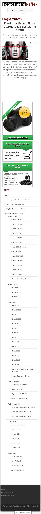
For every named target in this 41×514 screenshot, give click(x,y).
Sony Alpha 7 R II (17, 465)
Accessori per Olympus (19, 385)
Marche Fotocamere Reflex (13, 213)
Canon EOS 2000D (17, 238)
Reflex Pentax (12, 422)
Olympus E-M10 (17, 389)
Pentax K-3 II (15, 429)
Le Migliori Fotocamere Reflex (14, 209)
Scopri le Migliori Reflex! (18, 138)
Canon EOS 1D (16, 233)
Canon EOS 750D (17, 265)
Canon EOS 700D (17, 256)
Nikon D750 (15, 351)
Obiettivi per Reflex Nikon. (20, 376)
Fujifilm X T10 (16, 287)
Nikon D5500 (16, 337)
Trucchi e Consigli (18, 37)
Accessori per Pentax (18, 425)
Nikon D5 (14, 328)
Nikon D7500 (16, 355)
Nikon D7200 (16, 346)
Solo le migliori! (10, 109)
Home (19, 13)
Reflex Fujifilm (13, 284)
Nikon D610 (15, 342)
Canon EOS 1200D (17, 224)
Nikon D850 (15, 364)
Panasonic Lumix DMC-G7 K (21, 411)
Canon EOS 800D (17, 274)
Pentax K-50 (15, 438)
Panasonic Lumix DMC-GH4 (21, 416)
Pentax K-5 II (15, 434)
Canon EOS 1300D (17, 229)
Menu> (22, 10)
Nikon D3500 (16, 319)
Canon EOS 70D (16, 260)
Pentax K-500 (16, 443)
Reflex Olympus (13, 381)
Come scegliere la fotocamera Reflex (17, 200)
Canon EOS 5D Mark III (19, 247)
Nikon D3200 (16, 305)
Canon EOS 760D (17, 270)
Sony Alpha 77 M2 (17, 470)
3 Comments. (31, 37)
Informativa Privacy (8, 492)
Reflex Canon (12, 216)
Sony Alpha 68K (16, 461)
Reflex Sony (12, 453)
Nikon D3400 (16, 314)
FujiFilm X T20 (16, 292)
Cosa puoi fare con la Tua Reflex (15, 204)
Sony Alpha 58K (16, 456)
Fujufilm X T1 (16, 297)
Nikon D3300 (16, 310)
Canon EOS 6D (16, 251)
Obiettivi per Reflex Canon (20, 279)
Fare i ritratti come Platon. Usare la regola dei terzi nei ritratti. (20, 26)
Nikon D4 (14, 323)
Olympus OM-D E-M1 (19, 398)
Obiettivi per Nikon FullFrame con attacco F (23, 370)
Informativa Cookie (7, 495)
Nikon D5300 (16, 333)
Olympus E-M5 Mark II (19, 394)
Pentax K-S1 (15, 448)
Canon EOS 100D (17, 219)
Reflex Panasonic (14, 404)
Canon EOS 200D (17, 242)
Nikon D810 (15, 360)
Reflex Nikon (12, 302)
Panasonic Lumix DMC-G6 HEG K (23, 407)
